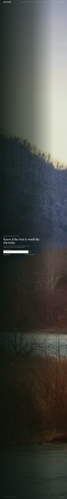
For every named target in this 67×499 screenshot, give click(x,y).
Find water (62, 1)
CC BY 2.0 (62, 494)
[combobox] (15, 251)
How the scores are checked (29, 254)
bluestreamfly (7, 2)
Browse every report (7, 254)
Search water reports (7, 249)
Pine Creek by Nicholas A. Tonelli (56, 494)
